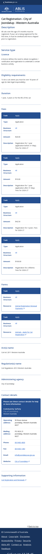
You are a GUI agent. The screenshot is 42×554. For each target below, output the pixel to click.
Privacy (18, 540)
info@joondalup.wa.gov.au (25, 455)
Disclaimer (25, 536)
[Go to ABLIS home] (13, 9)
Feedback (5, 548)
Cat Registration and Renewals (13, 480)
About (4, 536)
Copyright (14, 536)
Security (27, 540)
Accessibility (7, 540)
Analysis (27, 544)
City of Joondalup (22, 461)
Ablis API (5, 544)
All (16, 128)
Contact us (16, 544)
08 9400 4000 (20, 442)
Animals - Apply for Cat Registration (24, 333)
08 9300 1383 (20, 449)
